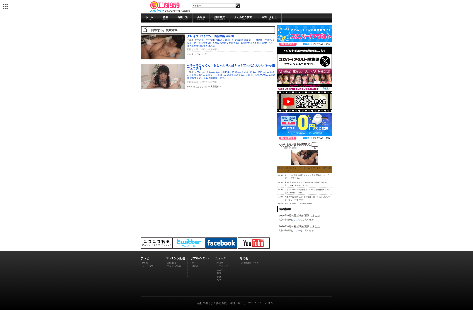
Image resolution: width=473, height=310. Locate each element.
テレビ (145, 258)
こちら (296, 219)
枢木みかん (241, 75)
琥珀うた (229, 39)
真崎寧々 (248, 39)
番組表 (201, 17)
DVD (219, 280)
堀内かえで (240, 72)
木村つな (221, 75)
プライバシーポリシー (262, 303)
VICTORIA (262, 75)
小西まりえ (255, 42)
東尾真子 (194, 78)
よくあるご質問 (243, 17)
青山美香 (203, 42)
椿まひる (252, 75)
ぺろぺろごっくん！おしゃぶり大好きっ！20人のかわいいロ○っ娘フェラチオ (231, 66)
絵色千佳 (231, 75)
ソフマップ (222, 266)
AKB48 (220, 262)
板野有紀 (235, 42)
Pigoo (145, 262)
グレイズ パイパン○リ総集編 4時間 (210, 36)
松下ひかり (200, 72)
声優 (219, 273)
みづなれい (251, 72)
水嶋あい (220, 39)
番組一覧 (183, 17)
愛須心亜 (200, 45)
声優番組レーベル (250, 262)
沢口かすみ (263, 72)
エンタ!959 (147, 266)
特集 (165, 17)
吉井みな (210, 72)
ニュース (220, 258)
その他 (244, 258)
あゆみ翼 (210, 45)
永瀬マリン (211, 75)
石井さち (203, 78)
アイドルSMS (174, 266)
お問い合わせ (269, 17)
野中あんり (200, 39)
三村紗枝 (257, 39)
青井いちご (267, 42)
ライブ (195, 262)
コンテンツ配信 (175, 258)
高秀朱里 (191, 45)
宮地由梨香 (225, 42)
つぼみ (221, 78)
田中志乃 (267, 39)
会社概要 (202, 303)
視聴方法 (219, 17)
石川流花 (213, 78)
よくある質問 (218, 303)
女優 (219, 276)
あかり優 (220, 72)
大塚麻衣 (239, 39)
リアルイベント (200, 258)
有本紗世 (245, 42)
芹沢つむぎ (213, 42)
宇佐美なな (199, 75)
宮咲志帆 (210, 39)
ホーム (149, 17)
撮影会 (195, 266)
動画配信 (171, 262)
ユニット (221, 269)
